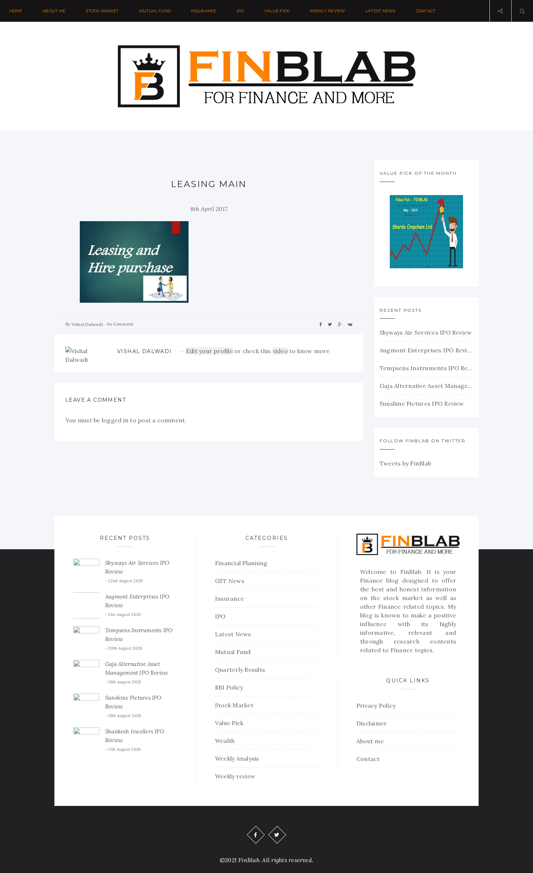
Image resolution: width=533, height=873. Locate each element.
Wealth (225, 740)
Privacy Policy (376, 705)
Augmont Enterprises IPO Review (426, 350)
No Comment (120, 324)
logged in (115, 420)
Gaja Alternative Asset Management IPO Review (426, 385)
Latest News (380, 10)
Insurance (203, 10)
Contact (426, 10)
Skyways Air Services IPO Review (426, 332)
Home (15, 10)
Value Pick (276, 10)
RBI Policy (229, 687)
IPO (240, 10)
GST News (229, 580)
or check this (229, 351)
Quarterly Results (240, 669)
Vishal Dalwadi (87, 324)
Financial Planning (241, 563)
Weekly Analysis (237, 758)
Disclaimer (371, 723)
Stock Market (102, 10)
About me (53, 10)
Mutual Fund (155, 10)
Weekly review (327, 10)
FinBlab (410, 571)
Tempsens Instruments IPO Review (426, 368)
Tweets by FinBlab (405, 463)
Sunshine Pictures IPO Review (422, 403)
